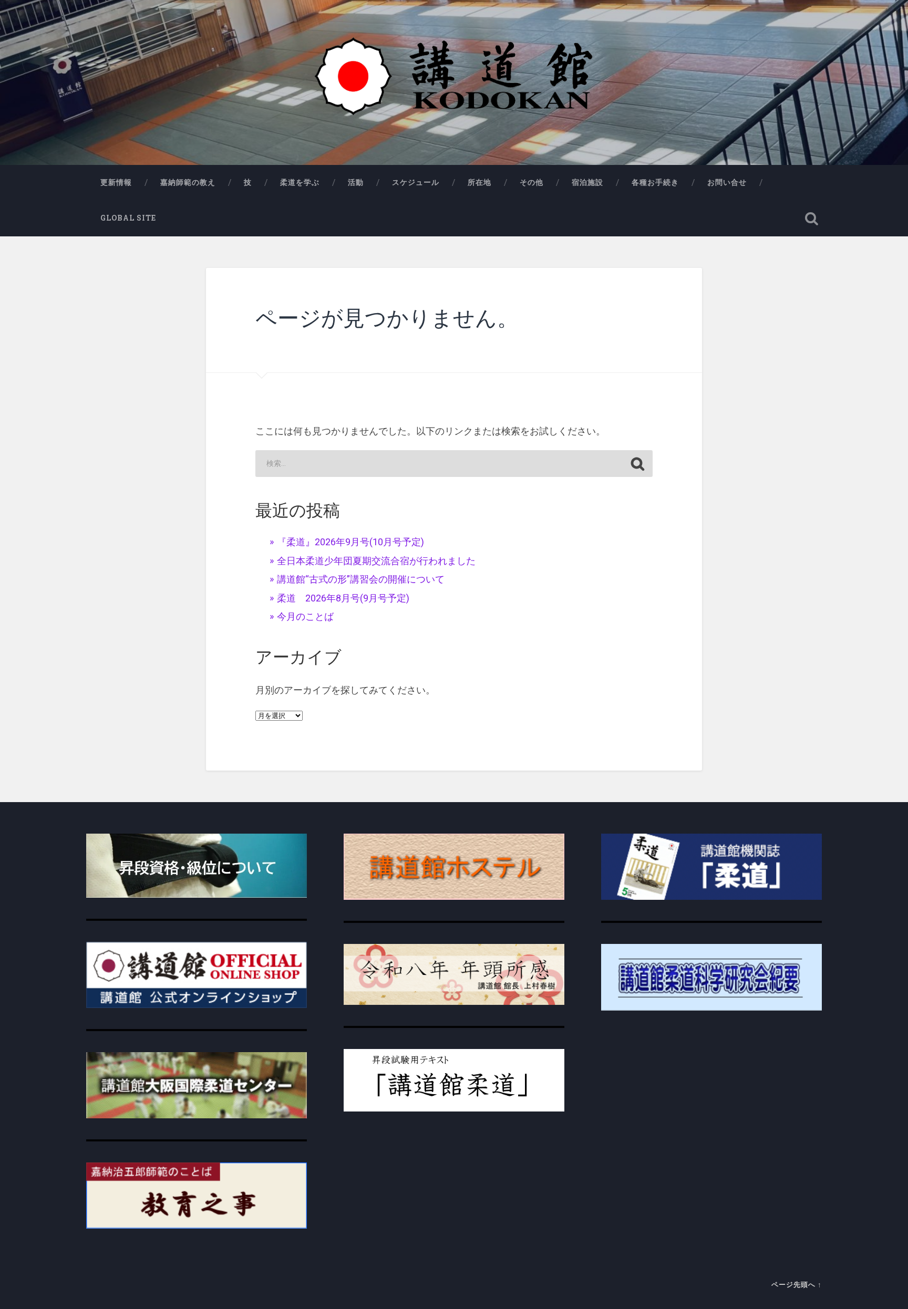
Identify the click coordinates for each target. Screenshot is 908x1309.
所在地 (479, 182)
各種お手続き (655, 182)
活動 (356, 182)
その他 (531, 182)
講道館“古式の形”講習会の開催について (361, 579)
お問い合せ (727, 182)
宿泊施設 (587, 182)
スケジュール (415, 182)
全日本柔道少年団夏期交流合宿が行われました (376, 560)
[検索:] (453, 463)
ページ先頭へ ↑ (796, 1284)
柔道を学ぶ (299, 182)
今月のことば (305, 616)
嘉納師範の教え (187, 182)
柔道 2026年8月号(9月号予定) (343, 598)
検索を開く (811, 218)
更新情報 (116, 182)
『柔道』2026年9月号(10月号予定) (350, 541)
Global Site (128, 218)
